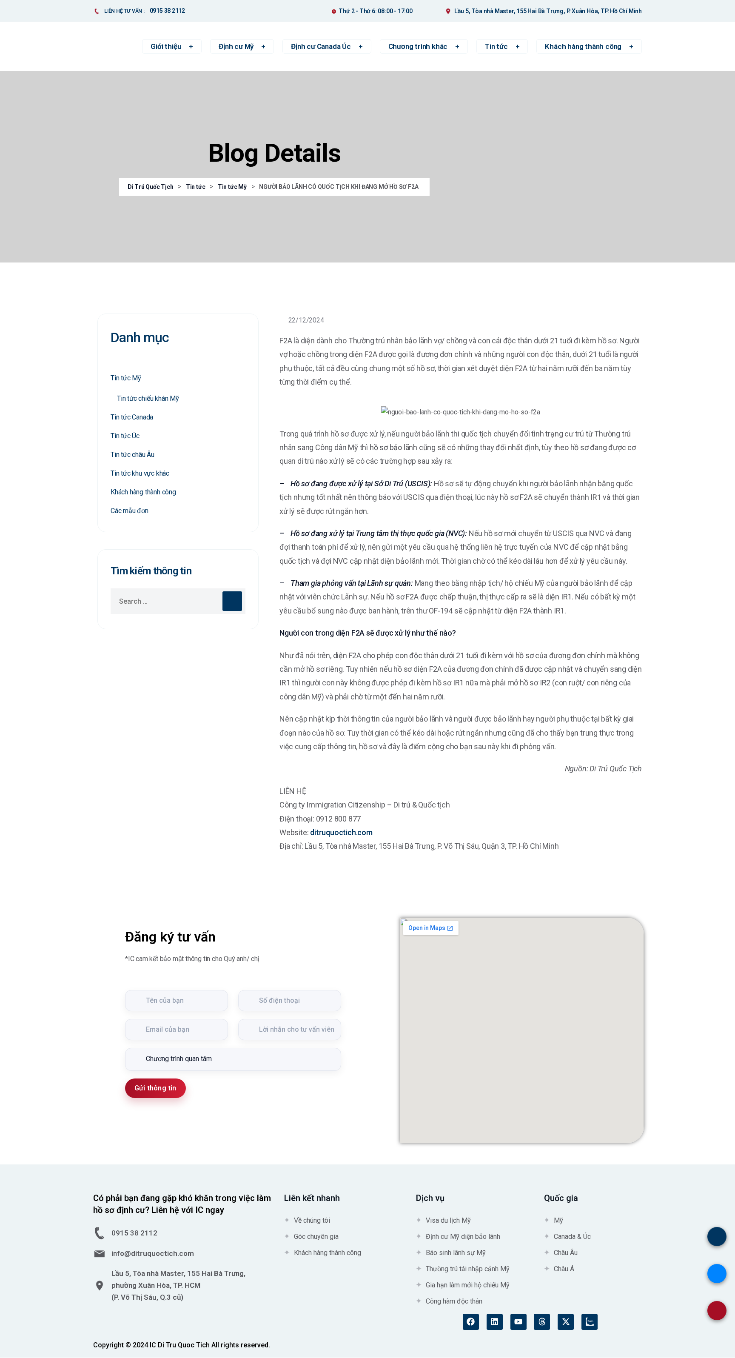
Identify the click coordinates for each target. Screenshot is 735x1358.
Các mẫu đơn (129, 511)
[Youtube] (518, 1322)
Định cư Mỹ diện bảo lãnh (463, 1236)
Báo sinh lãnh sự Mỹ (456, 1253)
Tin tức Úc (125, 436)
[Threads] (542, 1322)
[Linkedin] (495, 1322)
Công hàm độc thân (454, 1301)
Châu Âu (566, 1253)
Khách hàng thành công (143, 492)
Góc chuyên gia (316, 1236)
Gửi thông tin (155, 1088)
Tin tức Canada (132, 417)
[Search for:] (178, 601)
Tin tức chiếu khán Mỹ (148, 398)
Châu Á (564, 1269)
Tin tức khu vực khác (140, 473)
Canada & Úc (572, 1236)
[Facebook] (471, 1322)
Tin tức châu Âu (132, 455)
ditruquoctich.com (341, 832)
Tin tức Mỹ (126, 378)
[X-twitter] (566, 1322)
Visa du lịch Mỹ (448, 1220)
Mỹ (558, 1220)
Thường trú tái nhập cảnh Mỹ (468, 1269)
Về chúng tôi (312, 1220)
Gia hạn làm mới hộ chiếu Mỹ (468, 1285)
